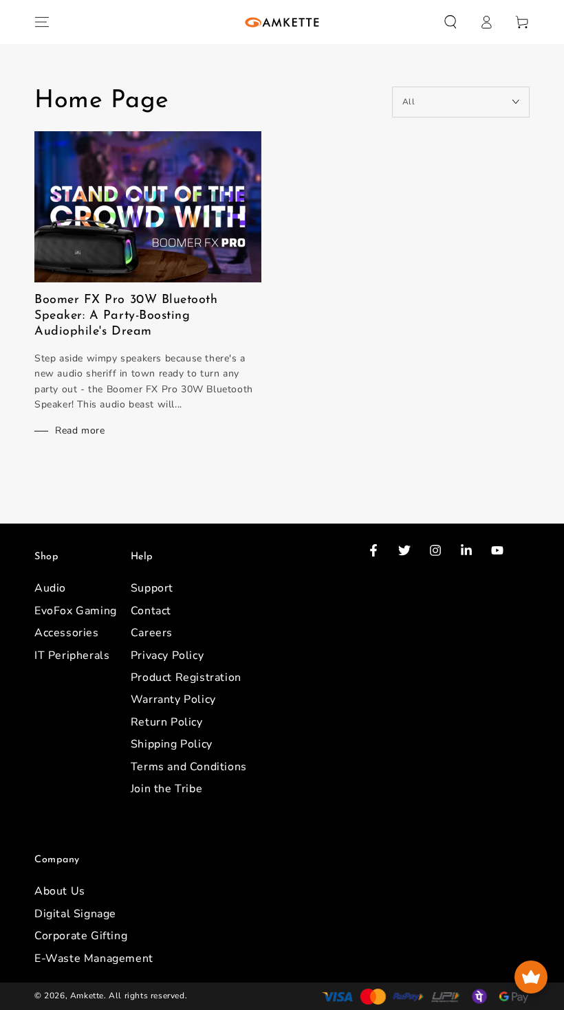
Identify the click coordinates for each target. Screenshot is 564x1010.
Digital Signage (75, 913)
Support (152, 588)
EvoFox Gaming (75, 610)
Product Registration (186, 677)
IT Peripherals (71, 655)
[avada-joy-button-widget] (530, 977)
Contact (151, 610)
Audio (50, 588)
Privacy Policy (167, 655)
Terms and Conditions (189, 766)
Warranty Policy (173, 699)
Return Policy (167, 722)
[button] (450, 22)
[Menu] (42, 22)
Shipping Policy (172, 744)
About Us (59, 891)
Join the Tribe (166, 788)
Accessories (66, 632)
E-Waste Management (93, 958)
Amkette (87, 995)
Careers (152, 632)
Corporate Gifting (80, 935)
